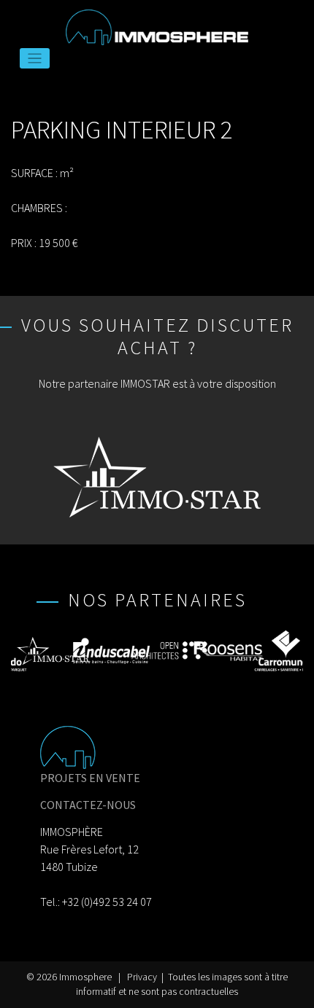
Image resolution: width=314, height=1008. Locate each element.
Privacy (142, 977)
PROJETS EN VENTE (90, 777)
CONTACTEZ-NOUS (88, 804)
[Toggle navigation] (35, 58)
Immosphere (85, 977)
